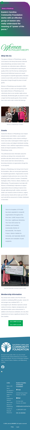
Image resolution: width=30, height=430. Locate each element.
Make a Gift (9, 386)
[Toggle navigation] (27, 2)
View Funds (9, 402)
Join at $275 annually (15, 324)
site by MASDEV (12, 423)
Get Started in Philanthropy (10, 391)
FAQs (12, 427)
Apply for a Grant (9, 395)
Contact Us (9, 408)
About (8, 388)
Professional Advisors (10, 399)
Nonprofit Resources (9, 411)
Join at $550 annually (15, 321)
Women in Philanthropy (7, 8)
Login (17, 427)
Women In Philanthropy (10, 405)
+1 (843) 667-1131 (21, 409)
